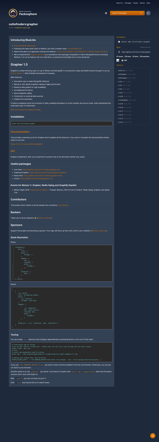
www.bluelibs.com (74, 49)
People (135, 3)
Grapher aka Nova (37, 54)
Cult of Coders (16, 73)
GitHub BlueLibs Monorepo (25, 46)
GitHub (142, 3)
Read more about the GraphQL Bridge (26, 110)
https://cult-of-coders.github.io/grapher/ (27, 144)
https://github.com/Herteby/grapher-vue (36, 178)
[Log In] (148, 13)
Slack (148, 3)
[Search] (106, 13)
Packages (128, 3)
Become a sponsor (98, 231)
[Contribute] (63, 205)
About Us (119, 3)
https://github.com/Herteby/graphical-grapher (47, 172)
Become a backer (44, 218)
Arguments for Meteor (39, 190)
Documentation (20, 131)
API (13, 151)
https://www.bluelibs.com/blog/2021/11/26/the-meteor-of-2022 (81, 52)
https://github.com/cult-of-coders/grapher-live (41, 170)
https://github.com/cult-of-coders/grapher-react (43, 176)
